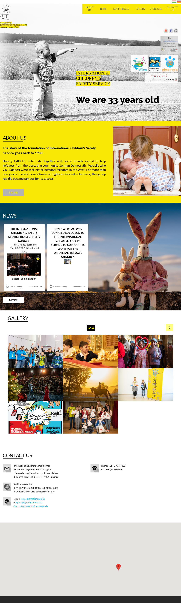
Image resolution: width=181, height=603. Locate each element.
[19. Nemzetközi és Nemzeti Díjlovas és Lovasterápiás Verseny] (90, 384)
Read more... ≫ (36, 287)
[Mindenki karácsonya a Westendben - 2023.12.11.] (35, 384)
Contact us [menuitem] (172, 9)
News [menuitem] (103, 8)
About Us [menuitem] (90, 9)
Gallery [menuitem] (140, 8)
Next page (169, 327)
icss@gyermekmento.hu (33, 499)
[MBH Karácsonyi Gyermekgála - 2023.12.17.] (90, 351)
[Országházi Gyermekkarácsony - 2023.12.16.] (145, 351)
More (13, 192)
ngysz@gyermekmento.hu (29, 502)
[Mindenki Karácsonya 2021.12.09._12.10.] (90, 417)
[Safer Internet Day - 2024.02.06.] (35, 351)
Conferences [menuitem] (121, 8)
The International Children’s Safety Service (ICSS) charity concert (24, 235)
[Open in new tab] (170, 32)
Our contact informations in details (30, 506)
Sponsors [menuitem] (156, 8)
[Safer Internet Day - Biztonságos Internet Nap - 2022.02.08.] (35, 417)
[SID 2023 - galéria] (145, 384)
